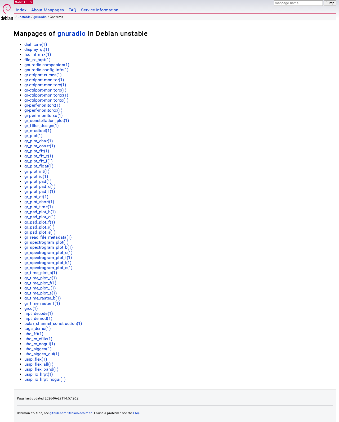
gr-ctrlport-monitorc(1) (45, 84)
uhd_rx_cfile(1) (38, 338)
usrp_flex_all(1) (38, 364)
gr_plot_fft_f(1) (38, 161)
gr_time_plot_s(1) (40, 293)
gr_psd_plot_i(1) (39, 227)
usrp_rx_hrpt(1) (38, 374)
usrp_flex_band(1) (41, 369)
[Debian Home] (7, 10)
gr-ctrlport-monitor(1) (44, 79)
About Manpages (47, 9)
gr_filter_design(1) (41, 125)
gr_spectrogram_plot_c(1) (48, 252)
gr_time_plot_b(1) (40, 272)
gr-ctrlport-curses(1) (43, 74)
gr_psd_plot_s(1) (40, 232)
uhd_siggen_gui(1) (42, 353)
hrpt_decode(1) (38, 313)
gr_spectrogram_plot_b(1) (48, 247)
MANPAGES (23, 2)
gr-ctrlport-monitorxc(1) (46, 95)
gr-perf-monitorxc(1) (43, 110)
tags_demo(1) (37, 328)
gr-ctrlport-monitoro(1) (45, 90)
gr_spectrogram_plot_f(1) (48, 257)
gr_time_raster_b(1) (42, 298)
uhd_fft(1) (34, 333)
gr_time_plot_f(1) (40, 282)
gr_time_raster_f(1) (42, 303)
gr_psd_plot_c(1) (40, 216)
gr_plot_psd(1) (38, 181)
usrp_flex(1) (35, 359)
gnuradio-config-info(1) (46, 69)
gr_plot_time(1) (38, 206)
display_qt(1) (36, 49)
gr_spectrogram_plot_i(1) (48, 262)
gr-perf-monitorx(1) (42, 105)
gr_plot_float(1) (38, 166)
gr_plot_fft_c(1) (38, 155)
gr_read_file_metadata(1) (48, 237)
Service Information (99, 9)
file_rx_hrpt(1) (37, 59)
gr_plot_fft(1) (36, 150)
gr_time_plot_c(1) (40, 277)
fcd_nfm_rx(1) (37, 54)
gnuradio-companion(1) (46, 64)
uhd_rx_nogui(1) (39, 343)
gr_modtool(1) (37, 130)
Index (21, 9)
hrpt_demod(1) (38, 318)
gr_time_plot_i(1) (40, 288)
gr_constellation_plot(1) (46, 120)
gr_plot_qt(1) (36, 196)
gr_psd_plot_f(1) (39, 222)
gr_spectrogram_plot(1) (46, 242)
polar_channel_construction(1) (53, 323)
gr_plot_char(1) (38, 140)
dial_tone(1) (35, 44)
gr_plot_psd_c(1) (40, 186)
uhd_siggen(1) (38, 348)
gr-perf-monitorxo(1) (43, 115)
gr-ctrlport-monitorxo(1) (46, 100)
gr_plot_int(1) (37, 171)
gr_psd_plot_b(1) (40, 211)
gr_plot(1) (33, 135)
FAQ (72, 9)
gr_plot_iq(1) (36, 176)
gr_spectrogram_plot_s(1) (48, 267)
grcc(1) (31, 308)
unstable (24, 17)
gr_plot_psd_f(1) (39, 191)
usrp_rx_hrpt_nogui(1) (45, 379)
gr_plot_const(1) (39, 145)
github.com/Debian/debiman (71, 413)
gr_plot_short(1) (39, 201)
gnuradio (40, 17)
